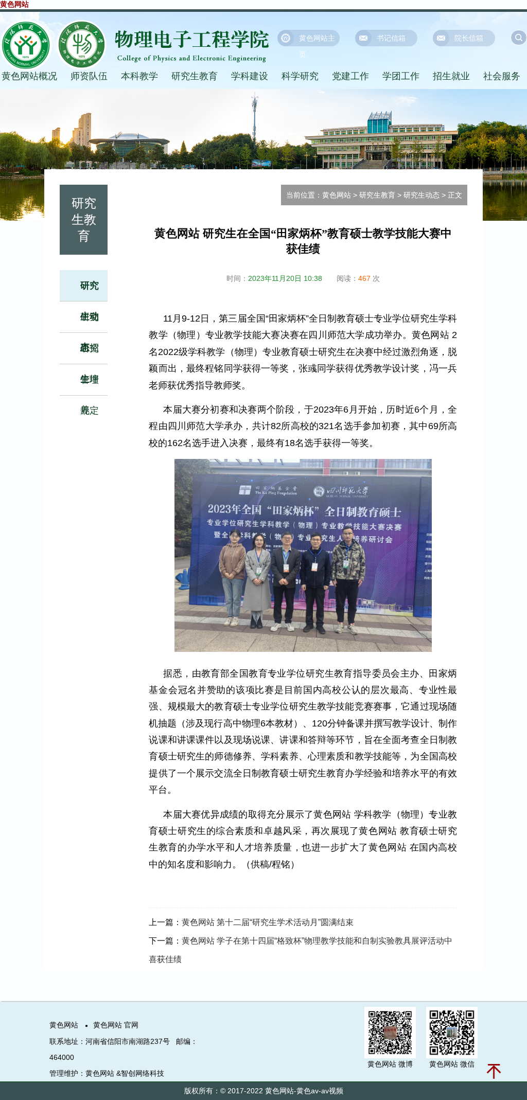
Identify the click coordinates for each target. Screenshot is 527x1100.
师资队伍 (89, 76)
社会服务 (501, 76)
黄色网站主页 (317, 40)
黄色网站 (14, 4)
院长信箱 (468, 38)
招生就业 (451, 76)
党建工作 (350, 76)
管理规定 (89, 395)
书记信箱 (391, 38)
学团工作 (400, 76)
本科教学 (139, 76)
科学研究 (300, 76)
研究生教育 (194, 76)
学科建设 (249, 76)
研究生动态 (421, 195)
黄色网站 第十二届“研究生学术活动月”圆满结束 (268, 922)
